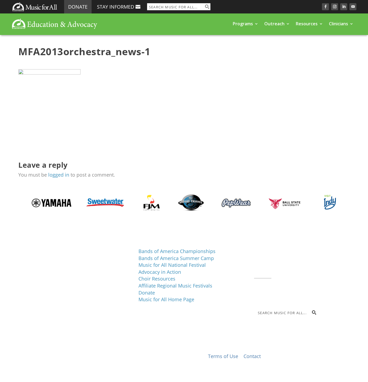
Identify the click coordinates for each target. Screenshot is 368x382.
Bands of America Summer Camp (176, 258)
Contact (262, 275)
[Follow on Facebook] (325, 6)
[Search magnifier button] (207, 6)
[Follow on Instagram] (334, 6)
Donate (78, 6)
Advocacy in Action (159, 272)
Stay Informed (115, 6)
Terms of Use (223, 356)
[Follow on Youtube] (352, 6)
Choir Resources (156, 278)
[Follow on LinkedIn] (343, 6)
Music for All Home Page (166, 299)
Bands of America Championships (177, 251)
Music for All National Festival (172, 265)
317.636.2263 (299, 262)
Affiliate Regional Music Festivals (175, 285)
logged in (58, 174)
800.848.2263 (290, 268)
